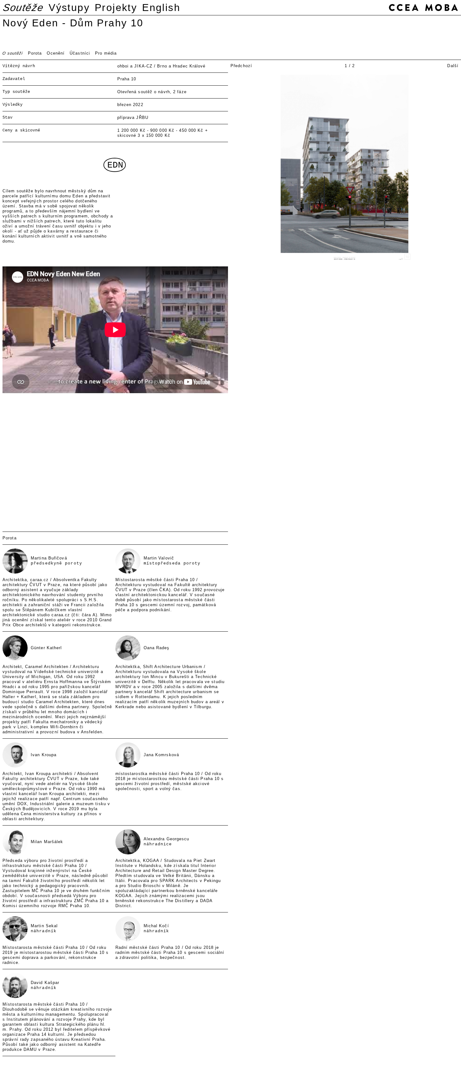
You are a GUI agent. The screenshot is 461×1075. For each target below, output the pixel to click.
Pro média (106, 53)
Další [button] (452, 65)
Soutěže (23, 8)
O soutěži (12, 53)
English (161, 8)
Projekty (116, 8)
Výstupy (69, 8)
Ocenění (56, 53)
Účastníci (80, 53)
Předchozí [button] (241, 65)
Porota (35, 53)
